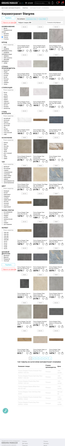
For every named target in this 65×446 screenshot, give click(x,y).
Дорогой (6, 257)
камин (5, 158)
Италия (6, 75)
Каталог (30, 3)
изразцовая (7, 177)
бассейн (6, 146)
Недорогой (7, 259)
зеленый (6, 203)
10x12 (5, 243)
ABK (5, 47)
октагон (6, 217)
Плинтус (6, 35)
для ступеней (8, 153)
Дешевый (6, 255)
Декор (5, 28)
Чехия (5, 84)
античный (6, 120)
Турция (6, 80)
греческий (6, 125)
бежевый (6, 191)
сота (5, 221)
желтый (6, 201)
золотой (6, 205)
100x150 (6, 234)
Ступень (6, 39)
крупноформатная (9, 181)
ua (20, 3)
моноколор (7, 108)
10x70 (5, 248)
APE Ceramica (8, 58)
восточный (7, 123)
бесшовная (7, 168)
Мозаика (6, 33)
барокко (6, 122)
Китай (5, 77)
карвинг (6, 179)
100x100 (6, 232)
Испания (6, 73)
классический (8, 132)
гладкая (6, 170)
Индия (5, 72)
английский (7, 118)
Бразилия (6, 70)
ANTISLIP (6, 167)
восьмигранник (8, 212)
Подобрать (8, 18)
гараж (5, 149)
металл (6, 105)
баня (5, 144)
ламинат (6, 101)
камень (6, 98)
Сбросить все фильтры (9, 22)
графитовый (7, 200)
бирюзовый (7, 194)
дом (5, 155)
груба (5, 151)
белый (6, 192)
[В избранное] (27, 51)
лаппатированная (9, 182)
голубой (6, 198)
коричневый (7, 207)
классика (6, 131)
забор (5, 156)
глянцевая (7, 174)
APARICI (6, 56)
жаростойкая (7, 175)
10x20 (5, 245)
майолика (6, 103)
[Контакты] (53, 3)
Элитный (6, 261)
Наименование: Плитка (31, 18)
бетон (5, 92)
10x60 (5, 247)
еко (5, 127)
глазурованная (8, 172)
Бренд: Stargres (43, 18)
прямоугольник (8, 219)
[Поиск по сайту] (49, 3)
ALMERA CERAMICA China (7, 50)
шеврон (6, 222)
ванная (6, 148)
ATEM (5, 63)
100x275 (6, 238)
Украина (6, 82)
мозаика (6, 106)
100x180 (6, 236)
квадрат (6, 215)
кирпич (6, 99)
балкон (6, 142)
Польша (6, 79)
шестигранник (8, 224)
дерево (6, 96)
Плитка (6, 37)
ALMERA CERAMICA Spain (7, 53)
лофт (5, 134)
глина (5, 94)
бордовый (7, 196)
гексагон (6, 214)
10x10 (5, 241)
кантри (6, 129)
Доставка (25, 443)
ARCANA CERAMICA (5, 60)
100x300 (6, 240)
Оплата (24, 441)
